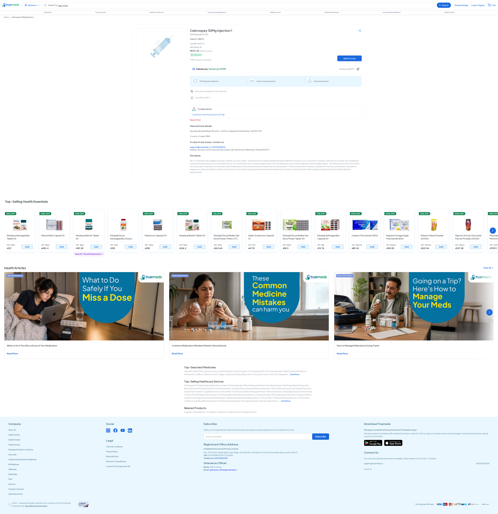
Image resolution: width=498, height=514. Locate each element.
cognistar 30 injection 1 (218, 412)
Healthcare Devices (331, 12)
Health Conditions (157, 12)
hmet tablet (283, 371)
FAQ (10, 479)
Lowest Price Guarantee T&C (118, 466)
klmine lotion (211, 374)
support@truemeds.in (200, 147)
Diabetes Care (275, 12)
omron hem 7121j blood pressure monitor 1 (280, 398)
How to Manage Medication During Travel (358, 345)
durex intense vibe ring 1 (231, 401)
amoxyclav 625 (257, 371)
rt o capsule (271, 371)
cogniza (206, 371)
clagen (221, 374)
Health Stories (14, 440)
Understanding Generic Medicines (22, 459)
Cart (494, 5)
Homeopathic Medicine (391, 12)
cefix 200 (273, 374)
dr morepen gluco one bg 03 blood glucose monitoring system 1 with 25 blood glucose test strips (258, 388)
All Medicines (13, 464)
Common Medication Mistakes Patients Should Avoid (199, 345)
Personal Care (100, 12)
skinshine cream (231, 371)
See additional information (36, 506)
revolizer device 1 (275, 391)
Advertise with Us (15, 494)
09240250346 (218, 147)
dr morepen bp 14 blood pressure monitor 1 (248, 385)
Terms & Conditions (114, 446)
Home (6, 17)
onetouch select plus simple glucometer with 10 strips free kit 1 (284, 395)
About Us (12, 430)
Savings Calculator (16, 489)
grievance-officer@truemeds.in (223, 470)
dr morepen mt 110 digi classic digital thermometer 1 (206, 385)
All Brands (12, 469)
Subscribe (320, 436)
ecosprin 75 (245, 371)
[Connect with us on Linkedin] (130, 430)
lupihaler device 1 (212, 391)
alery (239, 374)
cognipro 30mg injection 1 (195, 412)
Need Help (12, 474)
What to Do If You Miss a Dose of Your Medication (32, 345)
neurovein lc (248, 374)
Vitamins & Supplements (217, 12)
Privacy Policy (112, 451)
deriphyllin (283, 374)
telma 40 (188, 371)
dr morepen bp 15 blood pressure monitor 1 (237, 395)
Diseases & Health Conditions (20, 449)
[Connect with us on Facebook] (115, 430)
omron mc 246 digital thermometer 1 (202, 395)
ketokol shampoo (297, 371)
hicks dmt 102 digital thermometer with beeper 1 (205, 398)
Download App (461, 5)
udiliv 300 (197, 371)
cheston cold (217, 371)
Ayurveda (12, 454)
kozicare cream (261, 374)
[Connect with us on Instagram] (108, 430)
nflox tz (200, 374)
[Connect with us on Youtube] (123, 430)
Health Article (14, 435)
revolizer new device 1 (269, 401)
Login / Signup (478, 5)
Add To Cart (349, 58)
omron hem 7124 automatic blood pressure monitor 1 (244, 391)
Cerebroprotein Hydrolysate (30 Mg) (208, 114)
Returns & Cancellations (116, 461)
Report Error (195, 120)
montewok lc (190, 374)
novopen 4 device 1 (250, 401)
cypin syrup (231, 374)
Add (27, 246)
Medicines (47, 12)
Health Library (14, 444)
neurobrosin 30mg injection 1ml (242, 412)
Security (12, 484)
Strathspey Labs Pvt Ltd (199, 34)
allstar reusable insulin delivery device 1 (244, 398)
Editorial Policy (112, 456)
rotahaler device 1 (275, 385)
